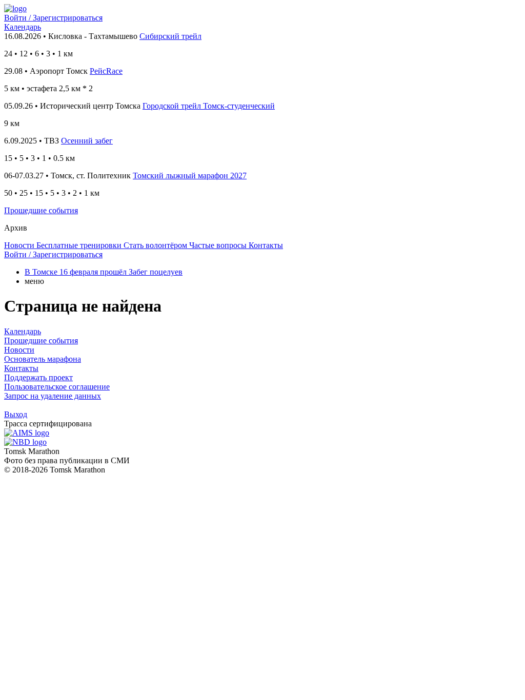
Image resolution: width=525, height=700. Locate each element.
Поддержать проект (38, 377)
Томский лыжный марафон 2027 (190, 175)
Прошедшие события (41, 210)
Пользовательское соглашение (57, 386)
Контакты (21, 368)
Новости (19, 349)
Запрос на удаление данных (52, 396)
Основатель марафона (42, 359)
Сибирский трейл (170, 36)
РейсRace (106, 71)
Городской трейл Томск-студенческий (209, 105)
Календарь (22, 27)
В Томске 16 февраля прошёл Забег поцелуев (104, 271)
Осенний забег (87, 140)
